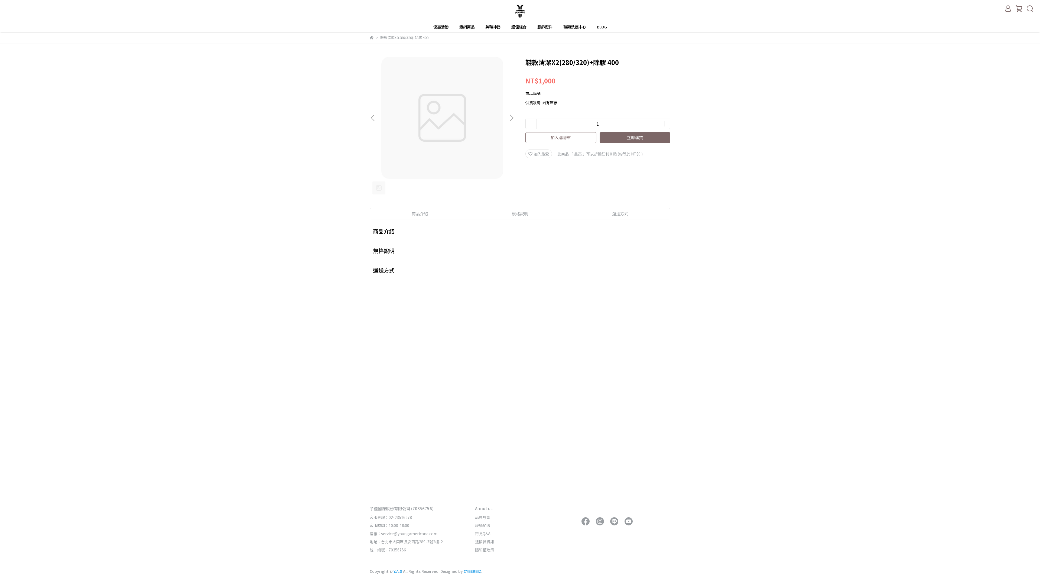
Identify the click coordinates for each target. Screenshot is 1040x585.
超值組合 (518, 27)
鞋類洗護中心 (574, 27)
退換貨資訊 (484, 541)
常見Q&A (482, 533)
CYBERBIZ (472, 571)
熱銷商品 (466, 27)
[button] (511, 118)
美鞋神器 (492, 27)
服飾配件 (544, 27)
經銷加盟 (482, 525)
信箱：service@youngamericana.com (403, 533)
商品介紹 (420, 213)
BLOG (602, 27)
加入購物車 (561, 137)
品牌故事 (482, 517)
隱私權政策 (484, 549)
